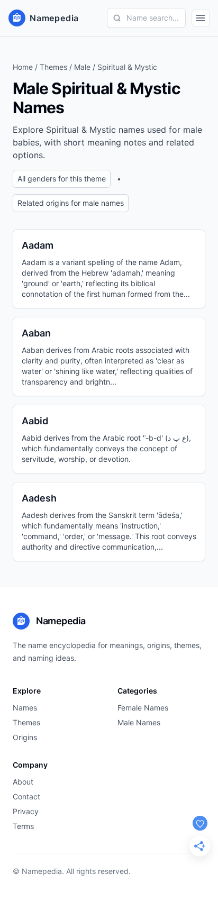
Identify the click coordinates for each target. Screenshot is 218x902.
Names (25, 707)
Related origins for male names (70, 202)
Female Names (142, 707)
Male (82, 66)
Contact (26, 796)
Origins (25, 737)
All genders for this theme (61, 178)
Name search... (152, 17)
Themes (53, 66)
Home (23, 66)
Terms (23, 826)
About (23, 781)
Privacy (26, 811)
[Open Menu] (201, 18)
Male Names (138, 722)
